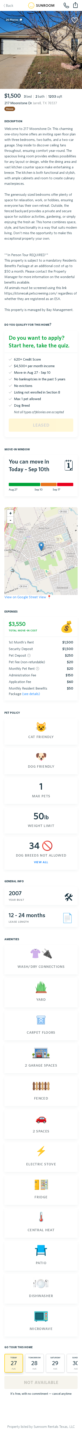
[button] (41, 546)
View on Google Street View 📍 (27, 597)
